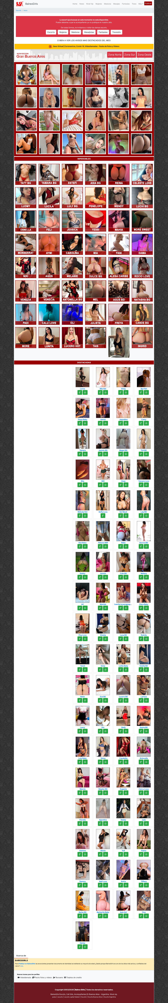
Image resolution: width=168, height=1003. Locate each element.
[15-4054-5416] (100, 392)
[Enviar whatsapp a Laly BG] (146, 515)
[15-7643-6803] (100, 423)
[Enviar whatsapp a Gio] (105, 731)
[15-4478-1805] (79, 484)
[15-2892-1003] (100, 762)
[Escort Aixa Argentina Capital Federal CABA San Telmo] (26, 120)
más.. (22, 966)
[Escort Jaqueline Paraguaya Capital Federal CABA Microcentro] (123, 407)
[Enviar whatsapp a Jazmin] (105, 577)
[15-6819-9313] (120, 854)
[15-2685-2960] (120, 700)
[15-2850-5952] (103, 515)
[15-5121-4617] (141, 392)
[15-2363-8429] (141, 762)
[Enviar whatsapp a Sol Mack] (125, 515)
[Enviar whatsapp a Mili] (105, 484)
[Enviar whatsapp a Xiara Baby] (146, 608)
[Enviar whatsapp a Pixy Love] (85, 638)
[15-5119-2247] (120, 916)
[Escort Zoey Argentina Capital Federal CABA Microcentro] (123, 469)
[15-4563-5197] (141, 454)
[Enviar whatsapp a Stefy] (125, 731)
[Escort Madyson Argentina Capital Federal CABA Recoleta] (118, 120)
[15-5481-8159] (141, 731)
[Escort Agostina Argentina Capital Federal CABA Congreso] (103, 807)
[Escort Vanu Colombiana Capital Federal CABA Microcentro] (141, 97)
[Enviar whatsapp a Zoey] (125, 484)
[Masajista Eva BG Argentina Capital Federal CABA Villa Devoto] (103, 684)
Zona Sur (129, 54)
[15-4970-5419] (79, 423)
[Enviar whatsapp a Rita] (85, 484)
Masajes (116, 4)
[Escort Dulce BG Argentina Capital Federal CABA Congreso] (95, 267)
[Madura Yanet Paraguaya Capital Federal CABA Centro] (82, 653)
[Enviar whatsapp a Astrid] (105, 423)
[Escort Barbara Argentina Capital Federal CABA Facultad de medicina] (49, 143)
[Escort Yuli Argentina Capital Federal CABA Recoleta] (123, 838)
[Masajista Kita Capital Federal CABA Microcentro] (118, 74)
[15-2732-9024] (100, 823)
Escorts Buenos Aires (95, 997)
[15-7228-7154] (120, 484)
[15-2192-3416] (79, 946)
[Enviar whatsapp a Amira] (125, 885)
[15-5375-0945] (79, 792)
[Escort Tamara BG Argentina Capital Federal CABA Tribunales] (49, 174)
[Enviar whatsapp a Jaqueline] (125, 423)
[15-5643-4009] (100, 577)
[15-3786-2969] (79, 546)
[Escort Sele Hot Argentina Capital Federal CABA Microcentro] (123, 900)
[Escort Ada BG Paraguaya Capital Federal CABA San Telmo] (119, 342)
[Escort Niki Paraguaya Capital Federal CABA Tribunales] (26, 267)
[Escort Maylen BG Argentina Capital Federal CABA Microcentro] (103, 776)
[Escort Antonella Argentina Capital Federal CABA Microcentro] (144, 746)
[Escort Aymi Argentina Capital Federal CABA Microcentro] (49, 244)
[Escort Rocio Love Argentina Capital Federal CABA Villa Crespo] (142, 267)
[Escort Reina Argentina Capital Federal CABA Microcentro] (119, 174)
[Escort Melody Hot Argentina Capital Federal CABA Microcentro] (82, 499)
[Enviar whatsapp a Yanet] (85, 669)
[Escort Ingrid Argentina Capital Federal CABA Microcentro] (142, 337)
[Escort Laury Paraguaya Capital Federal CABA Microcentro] (82, 715)
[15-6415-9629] (79, 700)
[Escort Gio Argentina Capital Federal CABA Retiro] (103, 715)
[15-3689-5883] (120, 515)
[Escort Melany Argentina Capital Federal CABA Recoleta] (144, 561)
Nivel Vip (89, 4)
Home (75, 4)
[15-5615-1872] (141, 577)
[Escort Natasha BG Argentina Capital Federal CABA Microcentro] (142, 290)
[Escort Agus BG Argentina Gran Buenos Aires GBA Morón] (119, 290)
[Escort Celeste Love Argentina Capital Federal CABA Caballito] (142, 174)
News (81, 4)
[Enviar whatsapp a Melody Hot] (85, 515)
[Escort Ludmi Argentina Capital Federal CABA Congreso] (26, 197)
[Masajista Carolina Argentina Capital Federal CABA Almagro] (72, 244)
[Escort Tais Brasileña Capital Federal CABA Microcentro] (95, 337)
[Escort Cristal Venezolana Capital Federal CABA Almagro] (72, 120)
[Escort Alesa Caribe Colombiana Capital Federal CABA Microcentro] (119, 267)
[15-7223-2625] (141, 823)
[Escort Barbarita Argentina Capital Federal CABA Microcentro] (26, 143)
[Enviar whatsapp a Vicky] (125, 392)
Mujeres (99, 4)
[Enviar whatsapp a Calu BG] (125, 577)
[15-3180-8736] (79, 454)
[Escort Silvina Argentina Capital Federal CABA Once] (26, 337)
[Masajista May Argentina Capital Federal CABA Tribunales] (95, 120)
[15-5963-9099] (120, 577)
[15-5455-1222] (141, 638)
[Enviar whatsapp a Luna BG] (125, 638)
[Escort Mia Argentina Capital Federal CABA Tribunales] (95, 244)
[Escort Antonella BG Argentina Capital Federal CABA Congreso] (72, 290)
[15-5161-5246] (120, 823)
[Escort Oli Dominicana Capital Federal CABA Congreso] (72, 314)
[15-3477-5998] (120, 762)
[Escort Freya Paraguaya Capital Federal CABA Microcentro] (119, 314)
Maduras (107, 4)
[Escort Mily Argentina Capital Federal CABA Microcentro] (72, 74)
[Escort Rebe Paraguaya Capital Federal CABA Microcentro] (123, 530)
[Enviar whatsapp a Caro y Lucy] (146, 792)
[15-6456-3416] (141, 484)
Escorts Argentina (110, 997)
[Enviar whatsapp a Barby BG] (85, 916)
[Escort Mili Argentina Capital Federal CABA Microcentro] (103, 469)
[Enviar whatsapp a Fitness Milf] (105, 546)
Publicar (148, 3)
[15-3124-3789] (79, 731)
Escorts (51, 32)
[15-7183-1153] (100, 700)
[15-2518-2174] (100, 885)
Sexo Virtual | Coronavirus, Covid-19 (86, 46)
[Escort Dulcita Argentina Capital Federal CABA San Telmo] (144, 623)
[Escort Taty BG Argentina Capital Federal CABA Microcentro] (26, 174)
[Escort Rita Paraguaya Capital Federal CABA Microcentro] (82, 469)
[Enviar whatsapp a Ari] (85, 608)
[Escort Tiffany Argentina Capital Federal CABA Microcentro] (144, 869)
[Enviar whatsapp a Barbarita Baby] (105, 916)
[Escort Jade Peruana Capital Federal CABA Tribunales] (144, 807)
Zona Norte (115, 54)
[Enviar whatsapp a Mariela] (105, 608)
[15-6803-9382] (120, 792)
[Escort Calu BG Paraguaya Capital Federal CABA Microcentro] (123, 561)
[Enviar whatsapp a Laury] (85, 731)
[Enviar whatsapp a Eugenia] (125, 792)
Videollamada (25, 977)
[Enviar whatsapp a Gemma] (85, 854)
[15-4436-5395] (120, 423)
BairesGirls (31, 3)
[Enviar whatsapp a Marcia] (85, 792)
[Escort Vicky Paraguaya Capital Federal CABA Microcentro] (123, 376)
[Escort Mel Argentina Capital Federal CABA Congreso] (95, 290)
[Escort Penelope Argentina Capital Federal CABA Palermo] (95, 197)
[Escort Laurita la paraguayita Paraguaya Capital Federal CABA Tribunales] (123, 592)
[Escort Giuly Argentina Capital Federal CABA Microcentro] (103, 653)
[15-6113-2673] (79, 916)
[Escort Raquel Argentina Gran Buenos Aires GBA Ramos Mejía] (118, 97)
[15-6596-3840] (79, 854)
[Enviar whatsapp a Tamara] (85, 454)
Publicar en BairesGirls (27, 964)
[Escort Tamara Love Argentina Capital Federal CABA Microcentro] (144, 469)
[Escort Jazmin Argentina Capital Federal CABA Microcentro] (103, 561)
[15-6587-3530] (79, 669)
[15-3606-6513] (79, 823)
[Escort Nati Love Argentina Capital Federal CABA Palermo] (103, 869)
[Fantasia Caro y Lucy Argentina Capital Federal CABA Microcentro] (144, 776)
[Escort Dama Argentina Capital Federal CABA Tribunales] (142, 244)
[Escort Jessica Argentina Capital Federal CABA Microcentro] (72, 220)
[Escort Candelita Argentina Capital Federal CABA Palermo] (123, 746)
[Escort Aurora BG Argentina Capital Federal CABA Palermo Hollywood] (144, 530)
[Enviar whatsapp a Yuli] (125, 854)
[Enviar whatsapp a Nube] (85, 700)
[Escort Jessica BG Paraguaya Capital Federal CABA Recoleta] (141, 120)
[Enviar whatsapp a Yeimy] (105, 762)
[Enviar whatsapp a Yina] (146, 916)
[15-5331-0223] (141, 515)
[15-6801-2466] (141, 669)
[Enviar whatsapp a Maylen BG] (105, 792)
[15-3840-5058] (79, 885)
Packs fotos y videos (43, 977)
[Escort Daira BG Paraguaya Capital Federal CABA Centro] (118, 143)
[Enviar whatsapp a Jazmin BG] (105, 454)
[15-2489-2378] (141, 700)
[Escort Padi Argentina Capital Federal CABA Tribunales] (26, 314)
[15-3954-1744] (100, 638)
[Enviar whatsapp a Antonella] (146, 762)
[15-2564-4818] (141, 423)
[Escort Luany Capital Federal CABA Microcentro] (26, 97)
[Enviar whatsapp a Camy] (146, 423)
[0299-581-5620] (141, 546)
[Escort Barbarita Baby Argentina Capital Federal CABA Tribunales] (103, 900)
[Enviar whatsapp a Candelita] (125, 762)
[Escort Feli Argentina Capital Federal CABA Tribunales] (49, 220)
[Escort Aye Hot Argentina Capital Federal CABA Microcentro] (144, 376)
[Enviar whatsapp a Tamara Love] (146, 484)
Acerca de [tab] (21, 955)
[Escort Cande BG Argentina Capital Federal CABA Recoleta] (142, 314)
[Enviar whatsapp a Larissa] (146, 700)
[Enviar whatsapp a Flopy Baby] (85, 423)
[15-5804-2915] (79, 515)
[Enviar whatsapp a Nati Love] (105, 885)
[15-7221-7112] (100, 792)
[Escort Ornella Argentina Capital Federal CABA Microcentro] (26, 220)
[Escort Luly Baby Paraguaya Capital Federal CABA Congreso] (82, 746)
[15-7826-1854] (100, 669)
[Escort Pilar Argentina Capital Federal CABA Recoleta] (95, 97)
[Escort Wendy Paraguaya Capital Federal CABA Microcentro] (119, 197)
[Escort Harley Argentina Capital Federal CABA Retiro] (82, 930)
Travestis (116, 32)
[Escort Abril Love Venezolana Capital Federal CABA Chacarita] (26, 74)
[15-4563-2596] (120, 546)
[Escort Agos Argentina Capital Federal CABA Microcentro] (49, 267)
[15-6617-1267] (79, 638)
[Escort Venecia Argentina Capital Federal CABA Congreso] (49, 290)
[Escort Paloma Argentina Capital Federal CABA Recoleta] (141, 143)
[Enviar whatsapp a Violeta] (105, 638)
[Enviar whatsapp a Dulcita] (146, 638)
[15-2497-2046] (141, 885)
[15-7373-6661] (100, 546)
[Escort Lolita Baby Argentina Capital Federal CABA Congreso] (123, 653)
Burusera (59, 977)
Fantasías (126, 4)
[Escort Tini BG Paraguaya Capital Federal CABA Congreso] (144, 438)
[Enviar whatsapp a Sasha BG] (146, 731)
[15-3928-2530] (141, 608)
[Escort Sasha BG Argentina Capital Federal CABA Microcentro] (144, 715)
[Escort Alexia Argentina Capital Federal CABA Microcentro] (103, 838)
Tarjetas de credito (74, 977)
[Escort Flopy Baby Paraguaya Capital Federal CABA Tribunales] (82, 407)
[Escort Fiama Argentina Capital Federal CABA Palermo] (144, 838)
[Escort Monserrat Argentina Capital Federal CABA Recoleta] (26, 244)
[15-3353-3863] (120, 638)
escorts (60, 997)
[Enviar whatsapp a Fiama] (146, 854)
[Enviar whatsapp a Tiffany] (146, 885)
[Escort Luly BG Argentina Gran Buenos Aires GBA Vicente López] (72, 197)
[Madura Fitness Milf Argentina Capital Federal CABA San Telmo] (103, 530)
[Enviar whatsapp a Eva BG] (105, 700)
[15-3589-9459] (141, 916)
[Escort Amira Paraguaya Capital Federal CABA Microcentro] (123, 869)
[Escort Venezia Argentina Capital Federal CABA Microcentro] (26, 290)
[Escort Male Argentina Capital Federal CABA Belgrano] (141, 74)
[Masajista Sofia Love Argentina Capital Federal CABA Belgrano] (103, 499)
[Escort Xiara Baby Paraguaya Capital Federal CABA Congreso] (144, 592)
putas (54, 997)
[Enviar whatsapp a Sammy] (85, 885)
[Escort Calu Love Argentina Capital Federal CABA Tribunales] (49, 314)
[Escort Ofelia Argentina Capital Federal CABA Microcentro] (49, 97)
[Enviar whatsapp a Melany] (146, 577)
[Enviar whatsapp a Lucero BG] (125, 700)
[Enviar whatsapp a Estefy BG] (146, 669)
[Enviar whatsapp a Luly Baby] (85, 762)
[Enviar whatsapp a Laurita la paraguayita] (125, 608)
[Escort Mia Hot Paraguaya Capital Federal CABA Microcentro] (103, 376)
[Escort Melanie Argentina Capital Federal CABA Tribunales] (72, 267)
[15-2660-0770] (79, 392)
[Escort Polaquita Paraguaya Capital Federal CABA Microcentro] (49, 120)
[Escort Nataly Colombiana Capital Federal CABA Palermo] (123, 807)
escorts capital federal (72, 997)
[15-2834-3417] (100, 608)
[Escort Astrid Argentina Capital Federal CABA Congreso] (103, 407)
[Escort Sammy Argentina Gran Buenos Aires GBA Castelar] (82, 869)
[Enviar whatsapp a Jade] (146, 823)
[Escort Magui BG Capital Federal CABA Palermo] (123, 438)
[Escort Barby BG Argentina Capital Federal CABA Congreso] (82, 900)
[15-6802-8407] (120, 392)
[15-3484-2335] (100, 731)
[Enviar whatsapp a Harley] (85, 946)
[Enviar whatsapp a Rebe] (125, 546)
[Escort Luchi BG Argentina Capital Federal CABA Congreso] (142, 197)
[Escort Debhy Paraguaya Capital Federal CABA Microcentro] (82, 561)
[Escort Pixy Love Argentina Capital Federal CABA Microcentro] (82, 623)
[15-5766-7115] (79, 577)
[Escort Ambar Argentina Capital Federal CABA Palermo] (72, 97)
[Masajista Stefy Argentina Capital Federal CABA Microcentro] (123, 715)
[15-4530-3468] (120, 608)
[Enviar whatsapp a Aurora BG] (146, 546)
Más (140, 4)
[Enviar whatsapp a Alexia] (105, 854)
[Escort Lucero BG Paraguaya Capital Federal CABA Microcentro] (123, 684)
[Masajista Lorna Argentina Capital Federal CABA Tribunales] (82, 376)
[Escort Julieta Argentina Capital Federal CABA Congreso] (95, 314)
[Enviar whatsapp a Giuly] (105, 669)
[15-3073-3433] (120, 731)
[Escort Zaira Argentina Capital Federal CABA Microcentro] (49, 74)
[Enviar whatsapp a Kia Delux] (85, 546)
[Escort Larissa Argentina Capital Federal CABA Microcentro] (144, 684)
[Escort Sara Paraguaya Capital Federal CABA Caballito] (72, 143)
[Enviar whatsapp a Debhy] (85, 577)
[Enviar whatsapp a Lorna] (85, 392)
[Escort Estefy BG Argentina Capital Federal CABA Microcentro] (144, 653)
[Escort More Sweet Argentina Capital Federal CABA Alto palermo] (142, 220)
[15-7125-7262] (141, 854)
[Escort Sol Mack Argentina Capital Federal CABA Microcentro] (123, 499)
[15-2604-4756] (120, 885)
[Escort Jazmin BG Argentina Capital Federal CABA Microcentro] (103, 438)
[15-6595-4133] (79, 608)
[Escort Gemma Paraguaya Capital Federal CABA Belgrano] (82, 838)
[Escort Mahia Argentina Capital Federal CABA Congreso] (119, 220)
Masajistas (89, 32)
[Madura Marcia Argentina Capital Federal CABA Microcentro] (82, 776)
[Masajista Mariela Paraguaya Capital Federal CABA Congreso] (103, 592)
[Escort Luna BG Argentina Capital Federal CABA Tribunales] (123, 623)
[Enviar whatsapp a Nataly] (125, 823)
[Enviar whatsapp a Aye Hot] (146, 392)
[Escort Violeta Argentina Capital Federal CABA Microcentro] (103, 623)
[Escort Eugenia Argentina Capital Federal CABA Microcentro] (123, 776)
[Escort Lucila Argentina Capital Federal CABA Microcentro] (49, 197)
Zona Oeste (144, 54)
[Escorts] (19, 3)
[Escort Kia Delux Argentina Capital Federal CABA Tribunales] (82, 530)
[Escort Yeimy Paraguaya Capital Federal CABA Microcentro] (103, 746)
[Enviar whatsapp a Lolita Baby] (125, 669)
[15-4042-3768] (141, 792)
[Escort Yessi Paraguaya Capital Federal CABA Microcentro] (95, 220)
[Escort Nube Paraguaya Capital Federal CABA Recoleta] (82, 684)
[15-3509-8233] (120, 454)
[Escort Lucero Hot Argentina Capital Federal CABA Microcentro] (72, 337)
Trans (134, 4)
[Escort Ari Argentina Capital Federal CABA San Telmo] (82, 592)
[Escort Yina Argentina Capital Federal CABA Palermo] (144, 900)
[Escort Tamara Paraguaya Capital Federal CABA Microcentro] (82, 438)
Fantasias (103, 32)
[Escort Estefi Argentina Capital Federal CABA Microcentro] (72, 174)
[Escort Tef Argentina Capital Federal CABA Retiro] (95, 143)
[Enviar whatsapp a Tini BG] (146, 454)
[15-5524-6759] (100, 454)
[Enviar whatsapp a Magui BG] (125, 454)
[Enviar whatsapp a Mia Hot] (105, 392)
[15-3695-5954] (100, 484)
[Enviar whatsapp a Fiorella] (85, 823)
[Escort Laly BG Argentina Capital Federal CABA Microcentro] (144, 499)
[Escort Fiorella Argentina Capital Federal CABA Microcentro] (82, 807)
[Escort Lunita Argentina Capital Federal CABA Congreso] (49, 337)
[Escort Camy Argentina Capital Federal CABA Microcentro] (144, 407)
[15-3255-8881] (100, 854)
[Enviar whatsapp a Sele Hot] (125, 916)
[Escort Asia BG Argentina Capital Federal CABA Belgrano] (95, 174)
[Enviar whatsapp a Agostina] (105, 823)
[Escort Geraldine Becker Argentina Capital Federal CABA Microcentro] (95, 74)
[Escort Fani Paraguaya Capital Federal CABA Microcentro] (119, 244)
